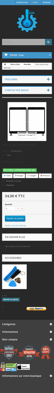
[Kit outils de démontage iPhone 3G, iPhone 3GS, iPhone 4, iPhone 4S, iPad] (14, 276)
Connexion (47, 2)
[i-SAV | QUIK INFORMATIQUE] (27, 19)
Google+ (32, 176)
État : (4, 155)
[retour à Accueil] (5, 64)
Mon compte (9, 339)
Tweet (8, 176)
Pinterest (46, 176)
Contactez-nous (22, 2)
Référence (6, 151)
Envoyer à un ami (13, 181)
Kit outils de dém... (11, 292)
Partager (19, 176)
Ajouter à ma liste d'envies (15, 225)
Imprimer (10, 185)
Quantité (8, 204)
